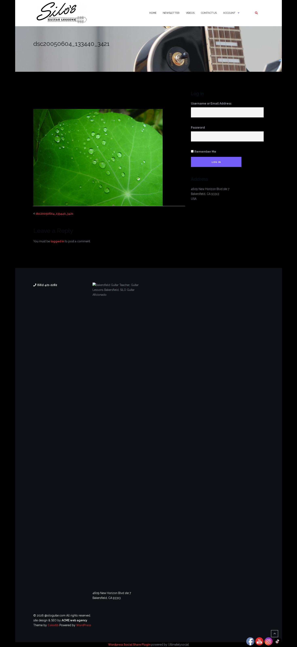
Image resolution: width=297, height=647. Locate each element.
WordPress (83, 625)
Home (152, 12)
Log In (216, 162)
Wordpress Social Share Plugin (129, 644)
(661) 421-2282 (47, 285)
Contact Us (209, 12)
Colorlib (53, 625)
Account (229, 12)
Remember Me (205, 151)
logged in (57, 241)
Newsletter (171, 12)
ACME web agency (74, 620)
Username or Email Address (211, 103)
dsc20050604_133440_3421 (54, 213)
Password (198, 127)
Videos (190, 12)
